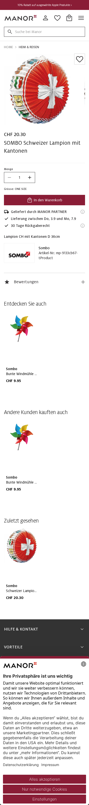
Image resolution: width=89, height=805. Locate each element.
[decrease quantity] (9, 177)
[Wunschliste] (79, 59)
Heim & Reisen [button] (29, 47)
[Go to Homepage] (21, 18)
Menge (8, 169)
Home (8, 47)
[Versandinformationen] (82, 211)
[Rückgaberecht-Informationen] (82, 225)
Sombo (44, 248)
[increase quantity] (29, 177)
